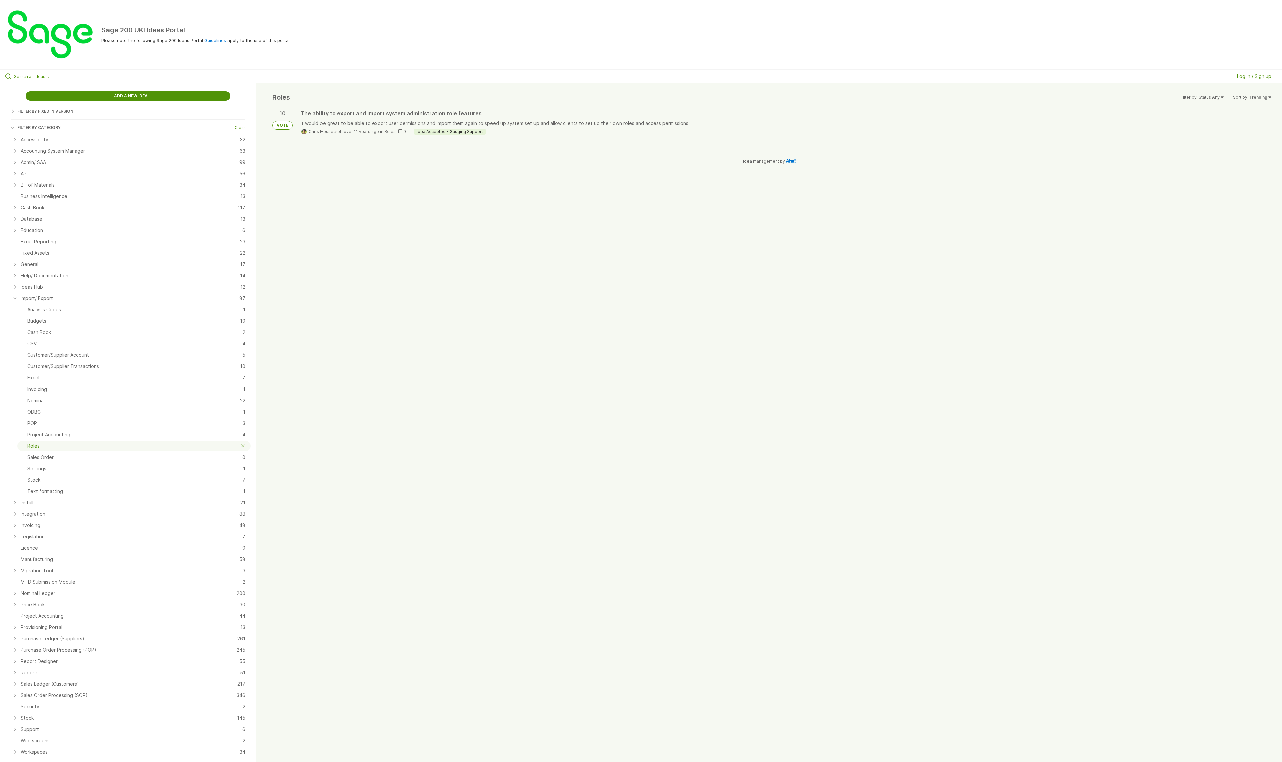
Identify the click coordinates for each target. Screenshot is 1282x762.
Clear (240, 127)
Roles (390, 131)
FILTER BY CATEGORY (39, 127)
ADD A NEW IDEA (130, 95)
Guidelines (215, 40)
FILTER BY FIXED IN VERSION (45, 111)
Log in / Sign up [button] (1254, 76)
